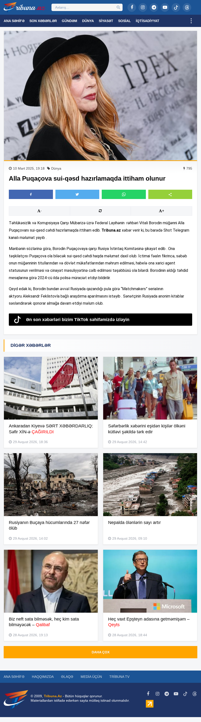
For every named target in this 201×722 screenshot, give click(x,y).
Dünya (88, 21)
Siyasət (106, 21)
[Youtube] (165, 7)
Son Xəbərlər (43, 21)
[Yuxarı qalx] (187, 708)
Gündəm (69, 21)
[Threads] (187, 7)
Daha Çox (101, 652)
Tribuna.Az (53, 696)
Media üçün (91, 677)
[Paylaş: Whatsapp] (124, 194)
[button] (170, 194)
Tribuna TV (119, 677)
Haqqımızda (43, 677)
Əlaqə (67, 677)
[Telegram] (154, 7)
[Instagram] (142, 7)
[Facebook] (131, 7)
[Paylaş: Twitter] (77, 194)
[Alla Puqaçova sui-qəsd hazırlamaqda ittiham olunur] (100, 95)
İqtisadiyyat (147, 21)
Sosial (124, 21)
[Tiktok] (176, 7)
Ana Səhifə (14, 21)
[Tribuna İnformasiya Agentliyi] (24, 7)
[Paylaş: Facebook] (31, 194)
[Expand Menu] (191, 21)
